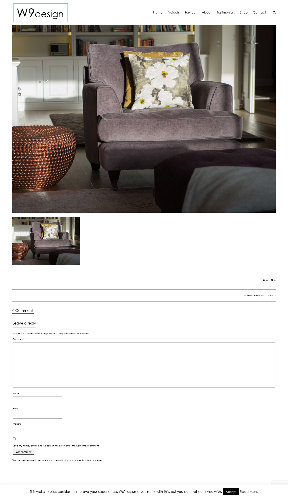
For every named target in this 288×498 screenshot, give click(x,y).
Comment (18, 339)
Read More (249, 491)
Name (16, 393)
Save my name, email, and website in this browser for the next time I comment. (56, 445)
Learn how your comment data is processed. (79, 460)
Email (15, 408)
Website (17, 423)
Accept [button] (231, 491)
